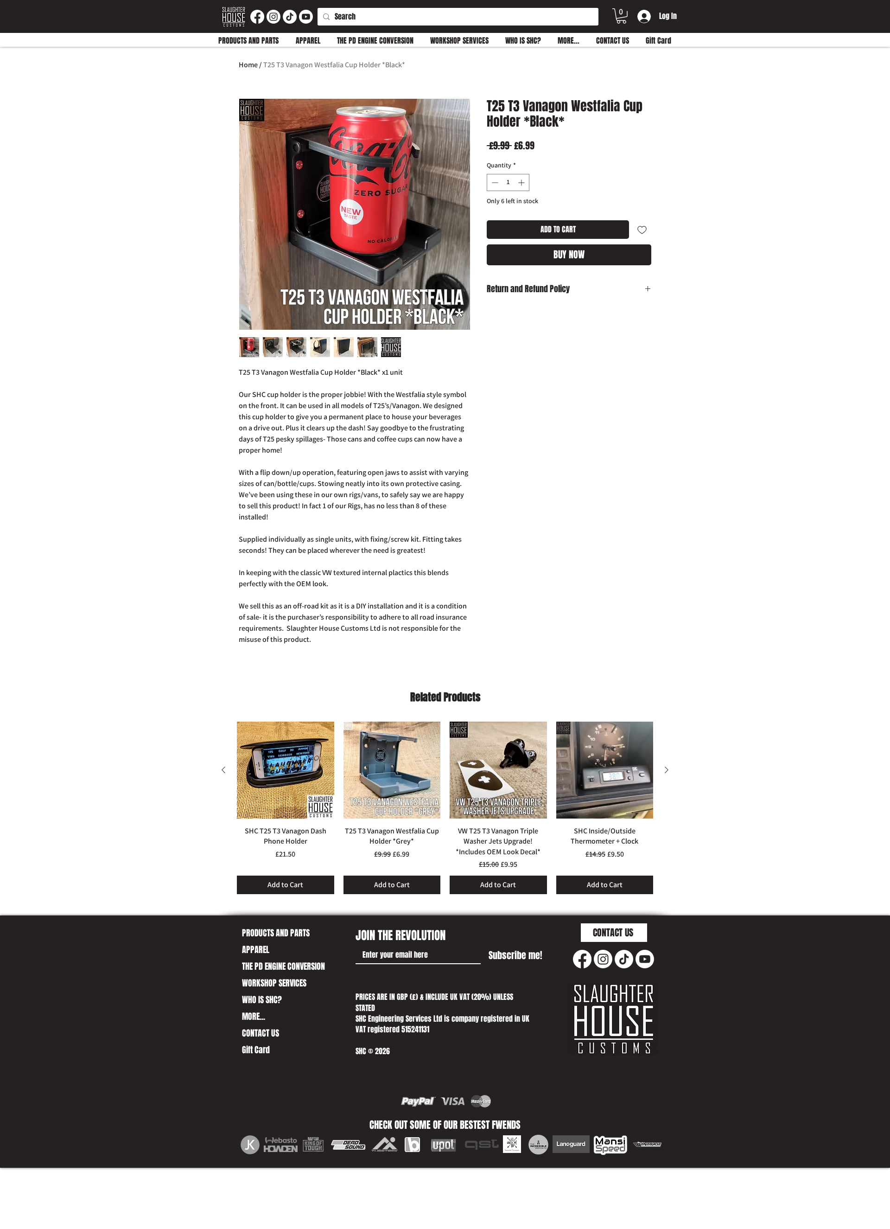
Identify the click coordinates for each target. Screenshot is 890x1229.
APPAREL (255, 950)
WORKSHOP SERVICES (274, 983)
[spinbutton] (508, 182)
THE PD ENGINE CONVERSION (283, 966)
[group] (445, 808)
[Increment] (522, 182)
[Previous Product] (223, 769)
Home (248, 65)
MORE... (253, 1017)
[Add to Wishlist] (642, 229)
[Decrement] (494, 182)
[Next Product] (666, 769)
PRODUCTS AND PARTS (276, 933)
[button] (621, 16)
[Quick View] (285, 770)
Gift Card (256, 1050)
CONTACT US (260, 1033)
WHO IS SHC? (262, 1000)
